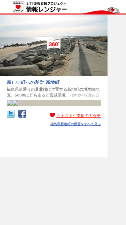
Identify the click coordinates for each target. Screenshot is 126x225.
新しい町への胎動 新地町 (33, 82)
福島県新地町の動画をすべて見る (75, 123)
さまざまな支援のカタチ (78, 115)
